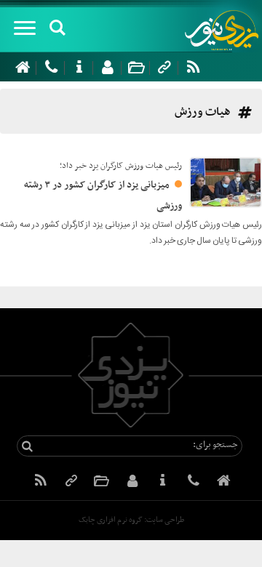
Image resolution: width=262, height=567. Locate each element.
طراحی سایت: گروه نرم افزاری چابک (131, 520)
